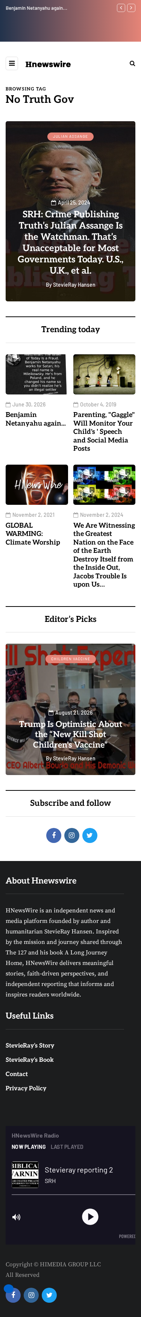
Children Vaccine (70, 658)
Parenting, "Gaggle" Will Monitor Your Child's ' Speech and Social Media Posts (104, 432)
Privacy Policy (26, 1088)
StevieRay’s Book (30, 1060)
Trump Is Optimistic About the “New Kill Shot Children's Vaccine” (70, 734)
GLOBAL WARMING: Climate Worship (33, 534)
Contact (17, 1074)
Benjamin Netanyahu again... (36, 8)
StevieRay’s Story (30, 1045)
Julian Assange (70, 136)
